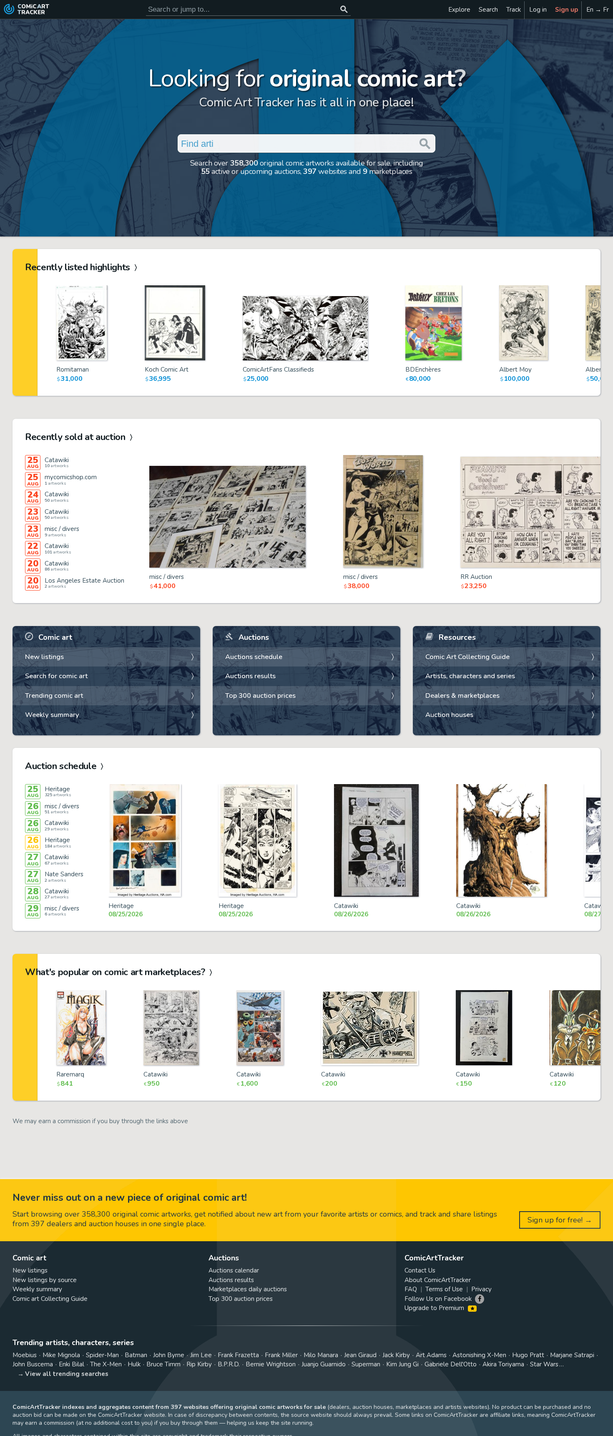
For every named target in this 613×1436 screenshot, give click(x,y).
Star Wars (544, 1364)
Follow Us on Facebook (438, 1299)
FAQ (410, 1289)
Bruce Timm (163, 1364)
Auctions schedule (253, 656)
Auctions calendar (234, 1270)
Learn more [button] (116, 1396)
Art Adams (431, 1355)
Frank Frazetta (238, 1355)
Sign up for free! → (560, 1220)
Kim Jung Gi (402, 1364)
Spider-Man (102, 1355)
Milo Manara (321, 1355)
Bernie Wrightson (271, 1364)
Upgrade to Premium (435, 1308)
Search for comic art (56, 676)
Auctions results (250, 676)
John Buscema (33, 1364)
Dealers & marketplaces (462, 695)
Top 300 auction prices (260, 695)
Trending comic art (54, 695)
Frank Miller (281, 1355)
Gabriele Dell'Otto (451, 1364)
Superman (366, 1364)
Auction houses (449, 714)
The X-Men (106, 1364)
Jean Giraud (360, 1355)
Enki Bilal (71, 1364)
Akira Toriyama (503, 1364)
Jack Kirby (396, 1355)
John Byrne (168, 1355)
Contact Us (419, 1270)
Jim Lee (201, 1355)
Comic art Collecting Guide (50, 1299)
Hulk (134, 1364)
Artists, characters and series (470, 676)
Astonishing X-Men (479, 1355)
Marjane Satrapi (572, 1355)
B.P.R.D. (229, 1364)
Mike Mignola (61, 1355)
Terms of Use (444, 1289)
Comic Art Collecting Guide (467, 656)
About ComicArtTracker (437, 1280)
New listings (44, 656)
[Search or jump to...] (344, 9)
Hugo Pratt (528, 1355)
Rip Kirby (199, 1364)
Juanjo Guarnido (323, 1364)
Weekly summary (52, 714)
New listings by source (45, 1280)
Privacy (481, 1289)
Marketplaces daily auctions (248, 1289)
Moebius (25, 1355)
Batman (136, 1355)
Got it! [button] (87, 1415)
